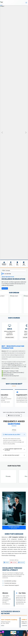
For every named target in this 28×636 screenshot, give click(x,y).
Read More (4, 288)
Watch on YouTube (15, 415)
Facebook (21, 562)
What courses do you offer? (12, 434)
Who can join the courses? (12, 455)
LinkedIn (7, 562)
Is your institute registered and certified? (13, 449)
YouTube (14, 562)
